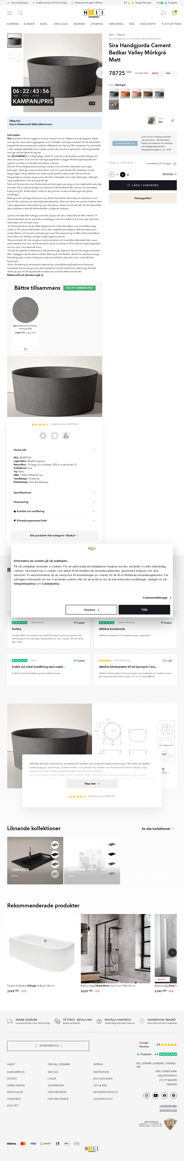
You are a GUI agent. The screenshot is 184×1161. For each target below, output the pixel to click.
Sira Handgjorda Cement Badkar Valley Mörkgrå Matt (135, 39)
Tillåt (144, 610)
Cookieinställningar (155, 597)
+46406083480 (168, 1106)
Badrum (121, 35)
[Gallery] (62, 72)
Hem (111, 35)
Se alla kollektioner (156, 829)
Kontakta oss (168, 1110)
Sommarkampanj (19, 3)
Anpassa (89, 610)
